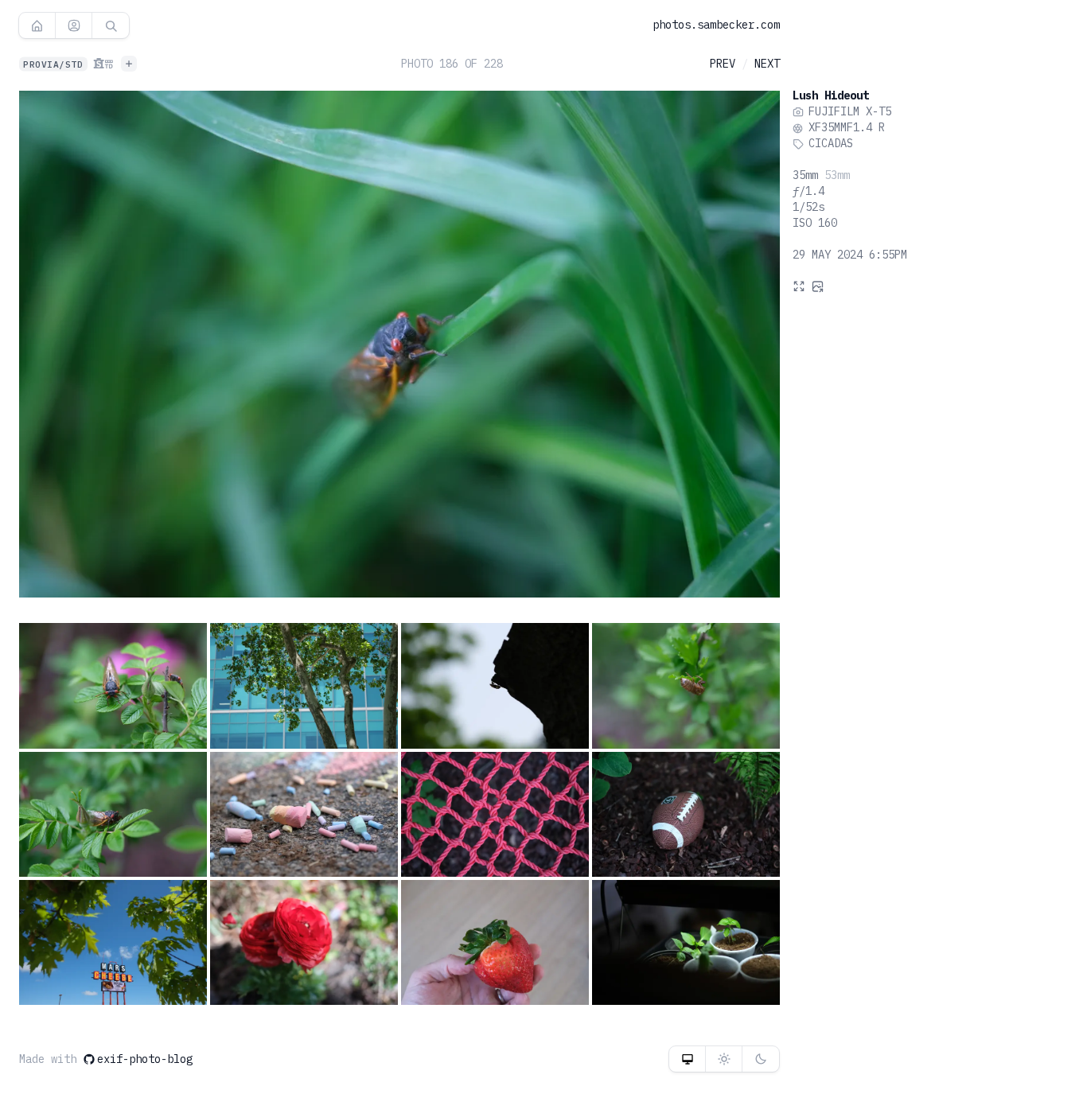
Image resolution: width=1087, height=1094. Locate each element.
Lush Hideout (831, 95)
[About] (74, 25)
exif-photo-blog (145, 1059)
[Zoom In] (799, 285)
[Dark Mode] (760, 1059)
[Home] (37, 25)
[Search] (110, 25)
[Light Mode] (724, 1059)
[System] (687, 1059)
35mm (805, 176)
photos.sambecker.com (716, 25)
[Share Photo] (818, 285)
